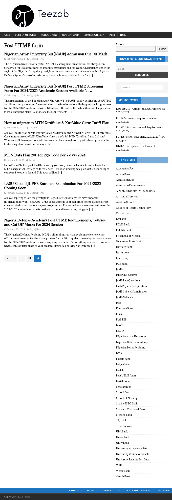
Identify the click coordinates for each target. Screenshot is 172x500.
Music (119, 314)
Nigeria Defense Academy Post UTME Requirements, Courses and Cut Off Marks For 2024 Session (55, 222)
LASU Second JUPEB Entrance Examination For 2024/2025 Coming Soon (52, 185)
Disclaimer (163, 490)
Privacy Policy (111, 490)
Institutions (123, 252)
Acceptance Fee (125, 168)
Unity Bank (122, 442)
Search (120, 44)
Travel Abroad (124, 426)
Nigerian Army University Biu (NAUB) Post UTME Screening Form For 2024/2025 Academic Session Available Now (53, 88)
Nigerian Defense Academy (132, 342)
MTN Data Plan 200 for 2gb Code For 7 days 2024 (44, 155)
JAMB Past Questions (128, 280)
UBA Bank (122, 431)
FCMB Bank (123, 224)
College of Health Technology (133, 207)
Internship (122, 258)
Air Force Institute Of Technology (135, 190)
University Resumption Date (132, 459)
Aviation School (125, 202)
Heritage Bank (124, 246)
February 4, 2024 (16, 58)
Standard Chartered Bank (130, 409)
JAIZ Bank (121, 263)
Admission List (94, 35)
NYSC (123, 35)
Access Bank (123, 174)
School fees (49, 35)
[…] (91, 75)
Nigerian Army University (131, 336)
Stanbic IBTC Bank (127, 403)
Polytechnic (123, 364)
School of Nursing (126, 398)
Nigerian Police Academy (130, 347)
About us (92, 490)
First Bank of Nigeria (128, 235)
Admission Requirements (130, 185)
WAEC (119, 465)
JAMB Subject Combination (131, 291)
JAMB (112, 35)
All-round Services (127, 196)
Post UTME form (25, 35)
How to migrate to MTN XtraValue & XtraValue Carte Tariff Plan (56, 123)
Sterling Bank (124, 414)
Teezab (33, 127)
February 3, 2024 (16, 127)
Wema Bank (123, 470)
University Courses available (132, 454)
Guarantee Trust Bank (128, 241)
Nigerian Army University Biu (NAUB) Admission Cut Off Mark (55, 54)
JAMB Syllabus (124, 297)
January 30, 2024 (16, 192)
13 (29, 258)
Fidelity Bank (124, 230)
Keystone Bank (124, 308)
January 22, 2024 (16, 229)
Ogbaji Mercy (36, 58)
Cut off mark (70, 35)
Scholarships (123, 386)
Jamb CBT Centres (126, 274)
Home (6, 35)
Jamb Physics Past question (131, 286)
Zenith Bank (123, 476)
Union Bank (123, 437)
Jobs (118, 302)
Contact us (75, 490)
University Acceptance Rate (131, 448)
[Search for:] (142, 87)
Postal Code (123, 381)
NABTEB (121, 319)
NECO (120, 330)
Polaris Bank (123, 358)
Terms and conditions (138, 490)
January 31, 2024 (15, 159)
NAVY (119, 325)
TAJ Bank (121, 420)
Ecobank (121, 218)
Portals (120, 370)
